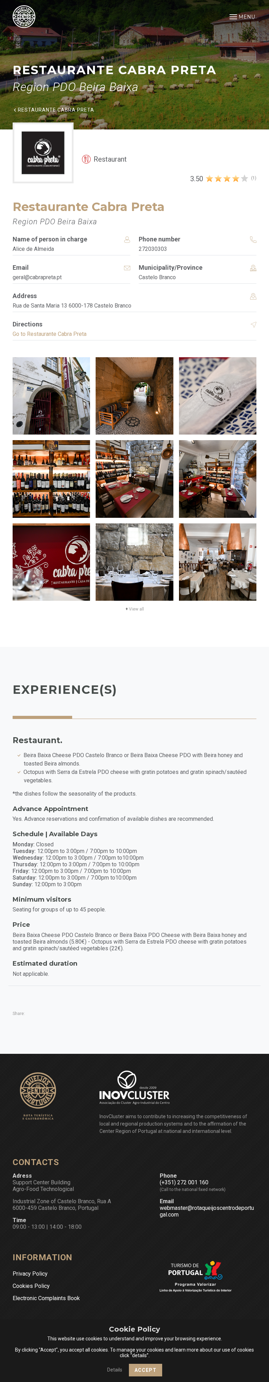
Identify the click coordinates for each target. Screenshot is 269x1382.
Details (114, 1370)
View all (134, 609)
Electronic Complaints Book (46, 1298)
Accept (145, 1370)
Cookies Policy (31, 1286)
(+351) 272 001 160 (184, 1182)
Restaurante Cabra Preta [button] (56, 109)
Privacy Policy (30, 1273)
